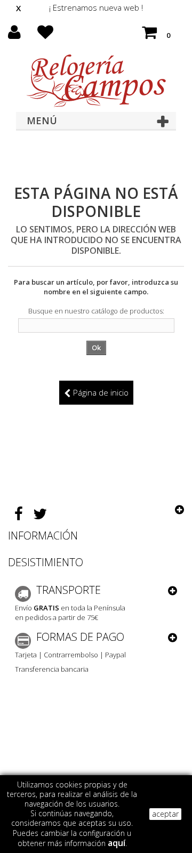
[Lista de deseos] (45, 35)
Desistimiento (45, 562)
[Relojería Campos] (96, 80)
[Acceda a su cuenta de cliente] (14, 35)
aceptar (165, 814)
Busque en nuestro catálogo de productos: (96, 311)
